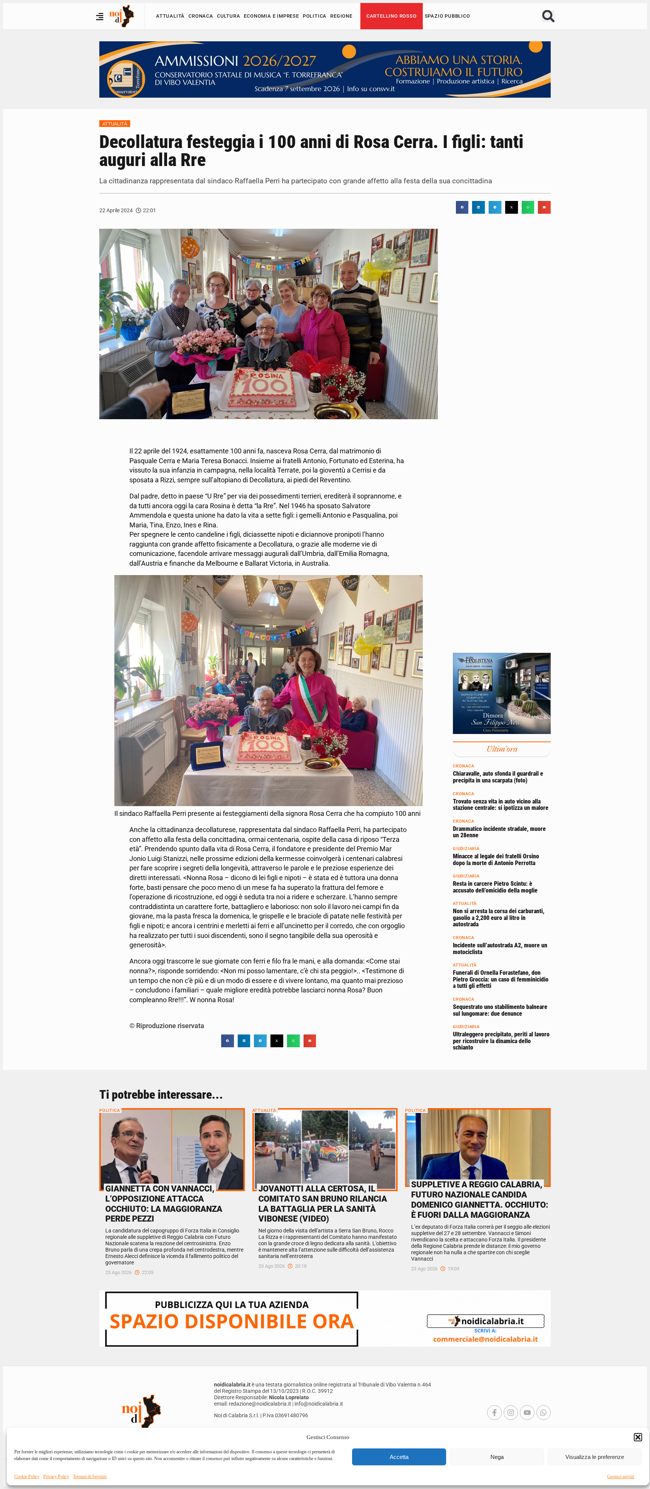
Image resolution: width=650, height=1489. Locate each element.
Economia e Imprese (271, 16)
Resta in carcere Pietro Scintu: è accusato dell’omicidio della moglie (495, 887)
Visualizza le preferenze (594, 1457)
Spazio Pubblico (447, 16)
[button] (638, 1437)
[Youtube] (527, 1412)
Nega (497, 1457)
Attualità (170, 16)
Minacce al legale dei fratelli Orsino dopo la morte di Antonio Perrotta (496, 860)
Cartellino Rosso (391, 16)
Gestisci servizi (620, 1476)
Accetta (399, 1457)
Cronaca (200, 16)
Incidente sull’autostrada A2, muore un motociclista (500, 949)
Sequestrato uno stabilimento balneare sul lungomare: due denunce (500, 1010)
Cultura (228, 16)
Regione (341, 16)
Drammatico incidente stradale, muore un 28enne (499, 832)
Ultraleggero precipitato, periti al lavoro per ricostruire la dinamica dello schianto (501, 1041)
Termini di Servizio (90, 1476)
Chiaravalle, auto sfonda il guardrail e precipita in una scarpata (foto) (498, 777)
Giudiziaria (466, 848)
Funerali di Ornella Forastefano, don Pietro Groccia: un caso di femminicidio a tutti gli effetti (500, 979)
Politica (315, 16)
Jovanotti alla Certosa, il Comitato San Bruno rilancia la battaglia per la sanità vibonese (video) (322, 1204)
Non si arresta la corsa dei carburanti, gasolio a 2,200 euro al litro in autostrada (498, 918)
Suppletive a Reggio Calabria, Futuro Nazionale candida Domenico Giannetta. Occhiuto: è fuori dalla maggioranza (479, 1199)
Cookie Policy (26, 1476)
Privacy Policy (56, 1476)
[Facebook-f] (494, 1412)
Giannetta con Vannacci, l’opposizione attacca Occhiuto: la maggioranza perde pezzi (163, 1204)
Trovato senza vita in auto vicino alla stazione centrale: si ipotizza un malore (500, 804)
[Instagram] (511, 1412)
